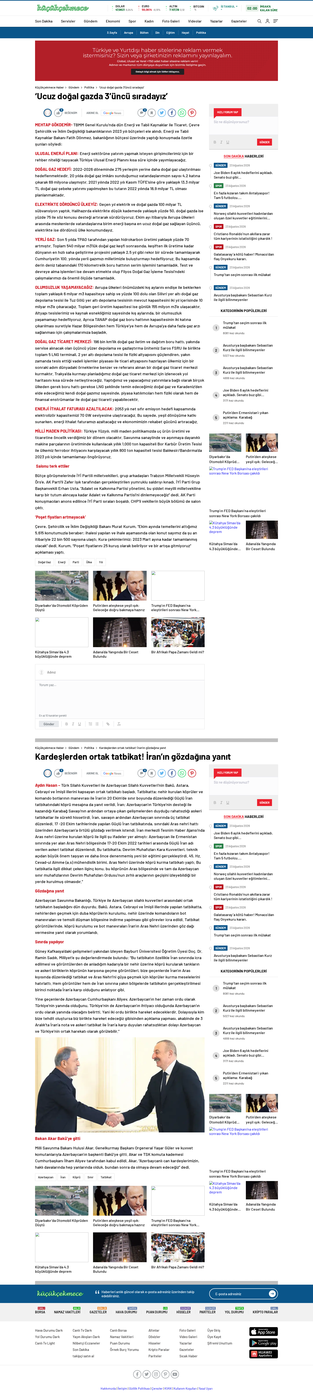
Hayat (185, 32)
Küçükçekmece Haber (49, 87)
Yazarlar (216, 21)
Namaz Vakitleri (67, 1310)
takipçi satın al (83, 1356)
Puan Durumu (156, 1310)
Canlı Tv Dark (82, 1330)
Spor (132, 21)
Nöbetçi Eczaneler (86, 1343)
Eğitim (170, 32)
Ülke (89, 562)
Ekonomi (113, 21)
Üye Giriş (213, 1330)
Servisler (68, 21)
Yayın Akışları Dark (86, 1337)
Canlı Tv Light (45, 1343)
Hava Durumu (126, 1310)
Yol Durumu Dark (47, 1337)
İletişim (122, 1388)
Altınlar (153, 1330)
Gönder (49, 724)
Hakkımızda (108, 1388)
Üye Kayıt (214, 1337)
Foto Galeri (171, 21)
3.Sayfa (112, 32)
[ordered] (90, 724)
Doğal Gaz (44, 562)
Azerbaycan (45, 1177)
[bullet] (97, 724)
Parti (76, 562)
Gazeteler (239, 21)
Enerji (62, 562)
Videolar (195, 21)
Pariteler (208, 1310)
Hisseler (183, 1310)
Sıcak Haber (188, 1356)
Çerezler (157, 1388)
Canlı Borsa (118, 1330)
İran (63, 1177)
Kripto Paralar (265, 1310)
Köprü (76, 1177)
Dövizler (154, 1337)
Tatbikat (106, 1177)
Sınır (90, 1177)
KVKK (168, 1388)
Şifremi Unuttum (219, 1343)
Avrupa (128, 32)
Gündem (90, 21)
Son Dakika (43, 21)
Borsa (40, 1310)
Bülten (144, 32)
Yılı (101, 562)
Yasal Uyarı (206, 1388)
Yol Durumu (234, 1310)
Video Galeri (188, 1337)
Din (157, 32)
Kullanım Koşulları (185, 1388)
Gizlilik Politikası (139, 1388)
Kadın (149, 21)
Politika (201, 32)
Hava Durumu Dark (49, 1330)
